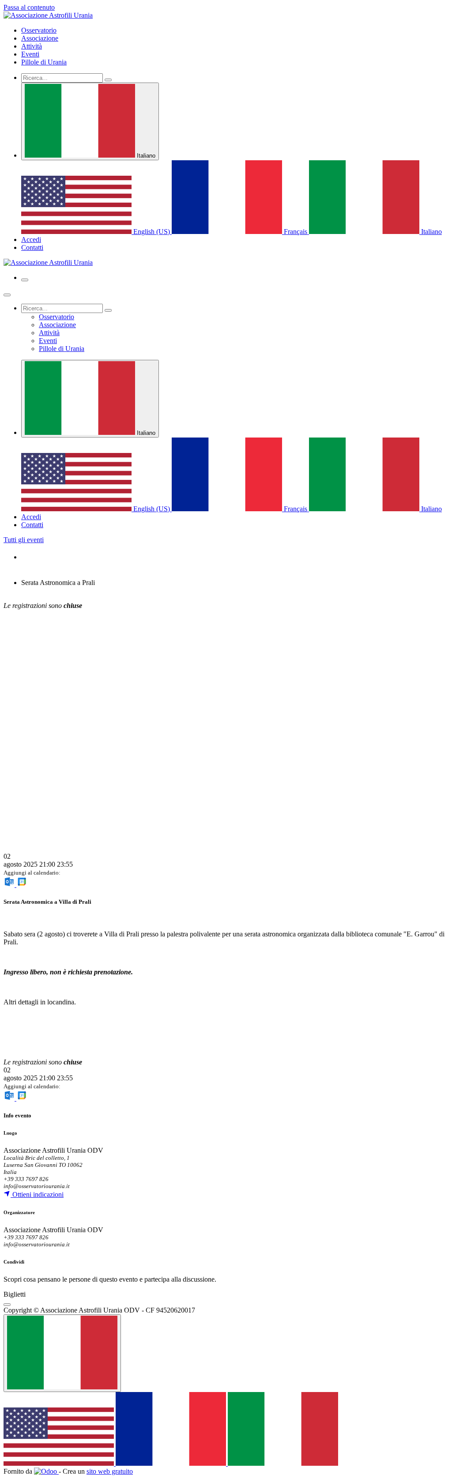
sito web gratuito (110, 1471)
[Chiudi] (7, 295)
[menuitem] (38, 30)
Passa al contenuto (29, 7)
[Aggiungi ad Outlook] (10, 884)
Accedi (31, 239)
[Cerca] (108, 80)
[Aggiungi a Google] (21, 884)
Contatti (32, 247)
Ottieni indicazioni (37, 1194)
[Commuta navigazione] (24, 280)
